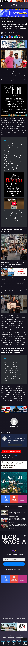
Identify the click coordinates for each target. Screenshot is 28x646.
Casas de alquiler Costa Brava (14, 622)
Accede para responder (14, 445)
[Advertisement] (14, 600)
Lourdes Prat (6, 32)
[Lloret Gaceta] (14, 5)
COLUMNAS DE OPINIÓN (8, 637)
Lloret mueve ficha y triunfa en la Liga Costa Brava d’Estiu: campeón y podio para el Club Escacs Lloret (18, 526)
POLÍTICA (11, 635)
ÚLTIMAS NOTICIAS (10, 21)
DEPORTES (21, 635)
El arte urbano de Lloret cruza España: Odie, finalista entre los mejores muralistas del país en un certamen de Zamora (17, 520)
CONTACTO (4, 633)
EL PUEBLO (9, 633)
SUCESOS (7, 635)
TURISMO (16, 635)
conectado (17, 455)
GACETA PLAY (23, 633)
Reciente (7, 506)
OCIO (14, 637)
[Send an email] (9, 32)
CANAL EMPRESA (16, 633)
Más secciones (22, 637)
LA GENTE (7, 18)
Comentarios (20, 506)
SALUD (17, 637)
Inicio (3, 18)
